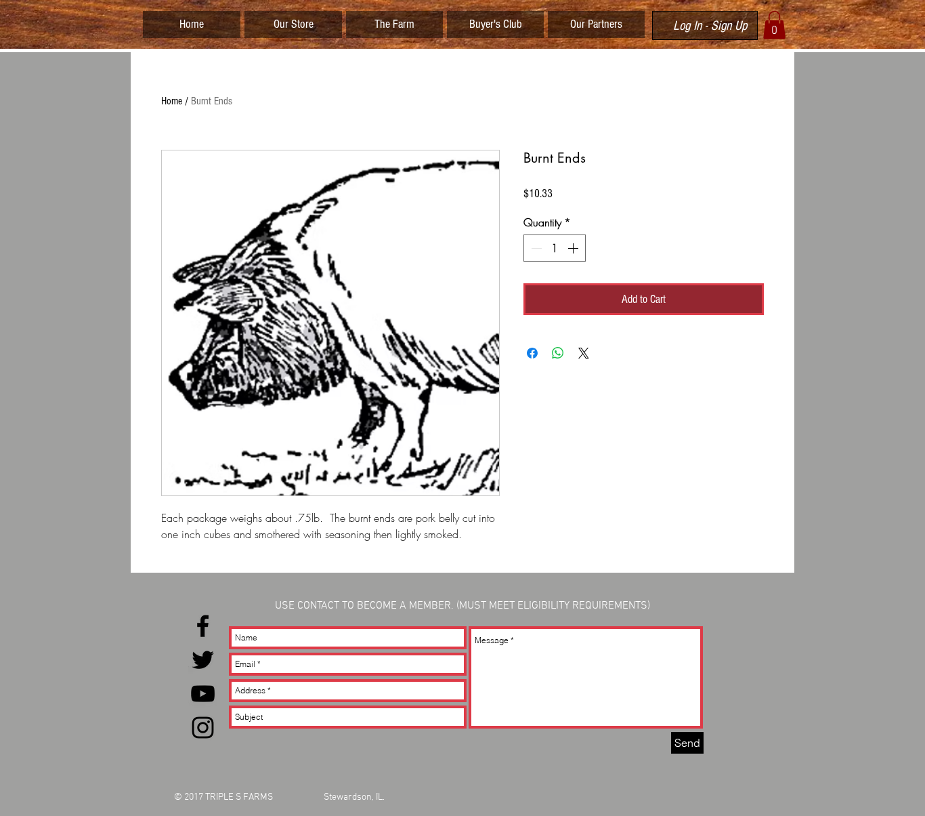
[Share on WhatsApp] (558, 353)
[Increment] (574, 248)
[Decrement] (534, 248)
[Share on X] (584, 353)
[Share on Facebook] (532, 353)
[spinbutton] (554, 248)
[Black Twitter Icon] (202, 659)
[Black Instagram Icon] (202, 727)
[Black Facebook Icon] (202, 625)
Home (171, 101)
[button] (774, 25)
